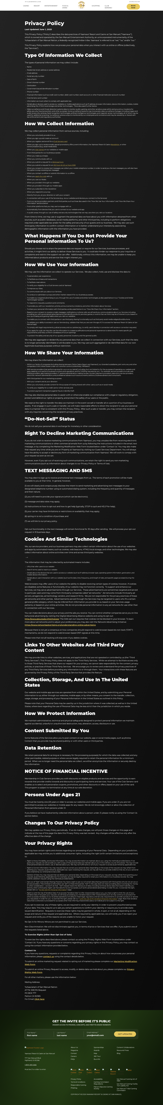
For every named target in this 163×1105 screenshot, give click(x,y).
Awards (96, 1050)
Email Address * (92, 1032)
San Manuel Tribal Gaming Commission (127, 1089)
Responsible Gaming (78, 1085)
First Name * (31, 1033)
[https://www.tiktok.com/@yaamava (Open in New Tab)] (93, 1064)
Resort (37, 6)
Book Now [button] (133, 7)
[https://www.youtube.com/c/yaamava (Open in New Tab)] (89, 1064)
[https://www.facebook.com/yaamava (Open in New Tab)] (71, 1064)
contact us (48, 956)
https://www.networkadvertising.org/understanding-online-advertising (60, 625)
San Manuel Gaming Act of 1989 (127, 1080)
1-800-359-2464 (31, 1065)
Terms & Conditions (78, 1082)
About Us (74, 1047)
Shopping (96, 6)
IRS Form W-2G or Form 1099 (64, 165)
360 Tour (97, 1056)
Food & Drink (65, 7)
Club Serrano (108, 7)
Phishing (74, 1088)
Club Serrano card (60, 141)
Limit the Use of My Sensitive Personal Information (98, 899)
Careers (74, 1056)
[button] (121, 7)
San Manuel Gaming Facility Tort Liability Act (127, 1085)
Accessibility (98, 1079)
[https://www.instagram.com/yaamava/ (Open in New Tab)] (75, 1064)
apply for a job (40, 176)
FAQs (73, 1059)
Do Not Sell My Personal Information (53, 890)
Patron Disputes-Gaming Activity (103, 1088)
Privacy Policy (76, 1079)
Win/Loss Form (57, 162)
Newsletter (115, 144)
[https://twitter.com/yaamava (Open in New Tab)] (84, 1064)
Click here (39, 999)
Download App (134, 1)
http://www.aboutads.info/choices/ (42, 619)
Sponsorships (99, 1047)
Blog (118, 1053)
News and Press (123, 1050)
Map (95, 1053)
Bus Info (97, 1059)
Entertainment (51, 6)
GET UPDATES (125, 1034)
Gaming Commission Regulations (101, 1083)
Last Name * (61, 1033)
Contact (74, 1053)
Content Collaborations (125, 1047)
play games (39, 150)
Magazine (74, 1050)
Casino (26, 6)
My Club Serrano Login (32, 1)
